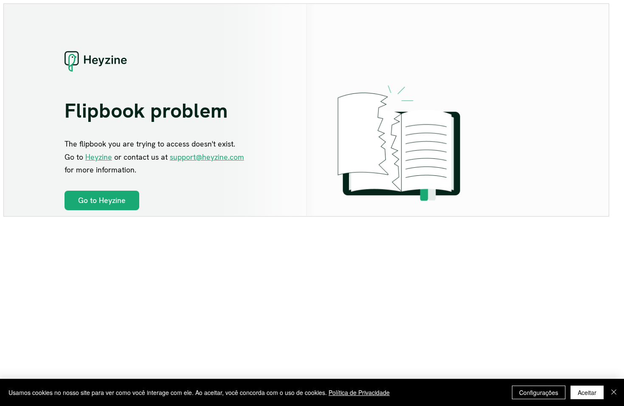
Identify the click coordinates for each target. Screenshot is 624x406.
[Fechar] (614, 392)
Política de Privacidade (359, 392)
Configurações (538, 392)
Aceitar (587, 392)
